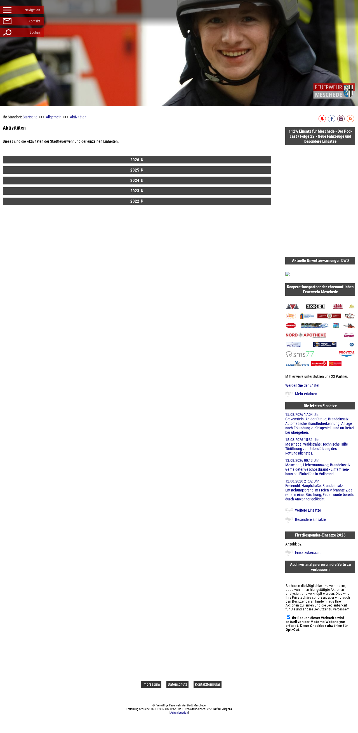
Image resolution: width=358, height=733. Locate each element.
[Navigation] (334, 91)
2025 (137, 170)
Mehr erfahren (306, 394)
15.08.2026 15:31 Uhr (316, 446)
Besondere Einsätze (310, 519)
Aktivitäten (78, 117)
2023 (137, 190)
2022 (137, 201)
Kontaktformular (207, 684)
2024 (137, 180)
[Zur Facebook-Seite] (332, 121)
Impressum (151, 684)
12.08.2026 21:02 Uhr (319, 490)
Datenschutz (177, 684)
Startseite (30, 117)
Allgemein (54, 117)
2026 (137, 159)
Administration (179, 713)
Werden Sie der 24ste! (302, 385)
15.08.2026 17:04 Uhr (320, 423)
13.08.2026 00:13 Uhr (317, 467)
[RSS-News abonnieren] (351, 121)
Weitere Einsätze (308, 510)
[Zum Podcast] (322, 121)
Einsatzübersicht (308, 552)
